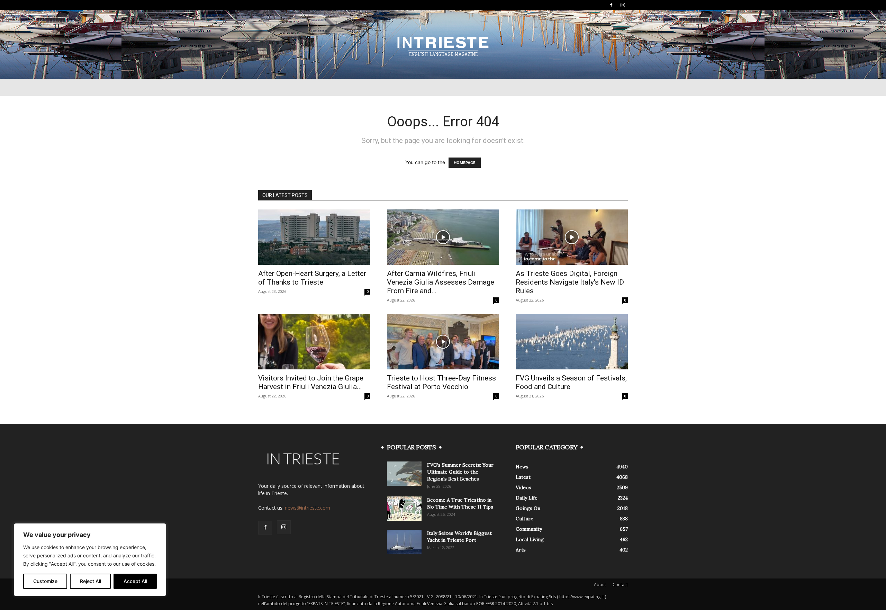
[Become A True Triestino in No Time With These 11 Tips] (404, 508)
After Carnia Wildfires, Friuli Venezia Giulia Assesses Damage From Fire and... (440, 282)
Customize (45, 581)
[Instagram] (622, 5)
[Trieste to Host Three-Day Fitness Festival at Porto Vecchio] (443, 341)
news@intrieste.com (307, 507)
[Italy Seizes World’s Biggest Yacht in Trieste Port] (404, 542)
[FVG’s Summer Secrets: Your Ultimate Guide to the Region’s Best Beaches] (404, 473)
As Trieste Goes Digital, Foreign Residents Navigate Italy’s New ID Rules (570, 282)
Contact (620, 584)
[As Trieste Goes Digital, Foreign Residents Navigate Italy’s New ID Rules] (572, 237)
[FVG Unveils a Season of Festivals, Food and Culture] (572, 341)
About (600, 584)
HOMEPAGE (465, 162)
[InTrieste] (443, 44)
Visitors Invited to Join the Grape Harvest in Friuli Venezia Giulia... (310, 382)
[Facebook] (611, 5)
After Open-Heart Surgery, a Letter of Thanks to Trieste (312, 277)
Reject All (90, 581)
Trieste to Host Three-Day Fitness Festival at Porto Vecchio (441, 382)
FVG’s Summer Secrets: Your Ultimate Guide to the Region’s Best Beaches (460, 472)
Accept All (135, 581)
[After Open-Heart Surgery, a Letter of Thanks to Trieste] (314, 237)
